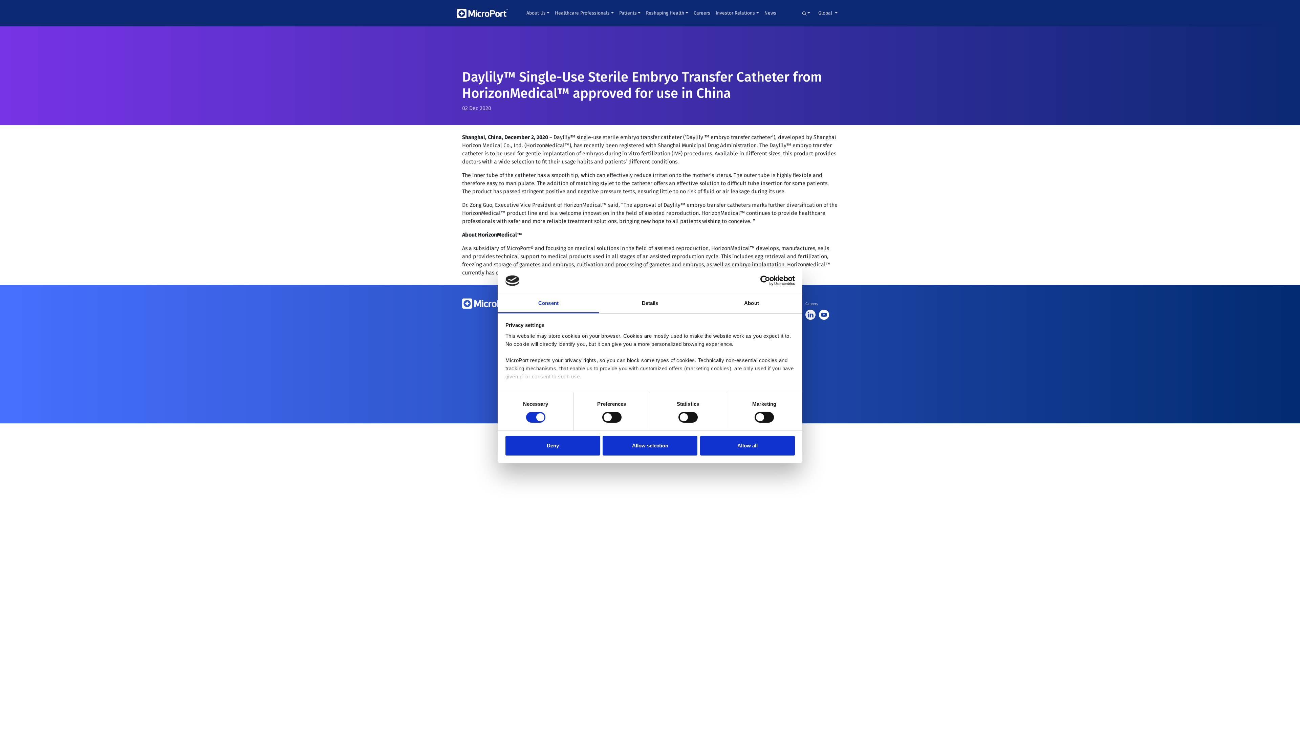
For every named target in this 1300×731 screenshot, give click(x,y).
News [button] (770, 13)
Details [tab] (650, 303)
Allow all (747, 445)
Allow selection (650, 445)
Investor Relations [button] (735, 13)
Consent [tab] (548, 303)
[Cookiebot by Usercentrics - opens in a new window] (765, 280)
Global (825, 13)
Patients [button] (628, 13)
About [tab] (751, 303)
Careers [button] (702, 13)
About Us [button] (536, 13)
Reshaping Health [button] (665, 13)
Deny (553, 445)
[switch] (612, 417)
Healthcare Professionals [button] (582, 13)
